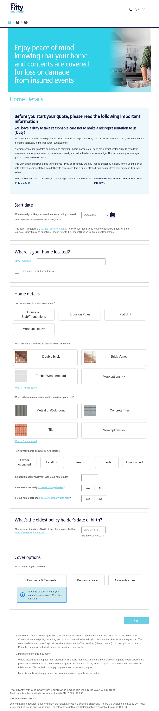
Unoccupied (134, 462)
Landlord (52, 462)
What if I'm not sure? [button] (26, 387)
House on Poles (79, 314)
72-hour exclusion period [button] (54, 228)
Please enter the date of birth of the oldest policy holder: (45, 531)
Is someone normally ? (40, 487)
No (101, 488)
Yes (88, 488)
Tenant (79, 462)
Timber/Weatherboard (51, 375)
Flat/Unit (125, 314)
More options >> (34, 328)
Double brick (51, 356)
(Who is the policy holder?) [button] (29, 532)
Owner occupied (24, 462)
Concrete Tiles (120, 410)
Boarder (106, 462)
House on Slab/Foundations (34, 314)
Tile (51, 429)
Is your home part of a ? (43, 498)
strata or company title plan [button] (54, 498)
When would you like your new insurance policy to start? (45, 214)
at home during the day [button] (50, 487)
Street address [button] (23, 261)
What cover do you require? (30, 566)
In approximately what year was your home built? (41, 477)
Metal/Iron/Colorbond (51, 410)
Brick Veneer (120, 356)
